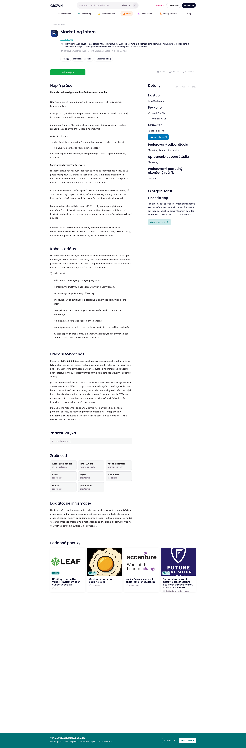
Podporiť (160, 5)
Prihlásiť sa (189, 5)
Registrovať (173, 5)
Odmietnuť (169, 740)
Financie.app (66, 39)
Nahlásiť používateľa (188, 71)
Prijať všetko (187, 740)
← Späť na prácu (58, 24)
